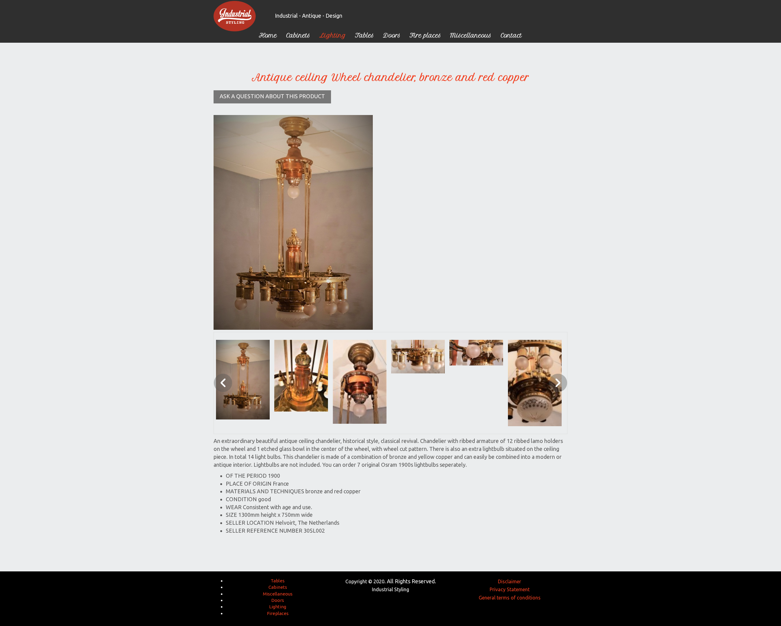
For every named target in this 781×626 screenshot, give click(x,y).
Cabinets (277, 587)
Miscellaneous (278, 593)
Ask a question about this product (272, 96)
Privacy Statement (510, 589)
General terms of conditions (510, 597)
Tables (278, 580)
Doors (277, 600)
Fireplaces (278, 613)
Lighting (277, 606)
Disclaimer (509, 581)
